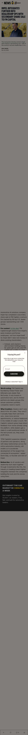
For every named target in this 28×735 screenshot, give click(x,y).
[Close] (24, 352)
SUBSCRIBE (14, 374)
